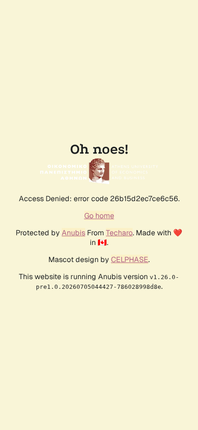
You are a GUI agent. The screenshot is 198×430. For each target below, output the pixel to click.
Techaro (119, 233)
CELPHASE (129, 259)
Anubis (73, 233)
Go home (99, 216)
